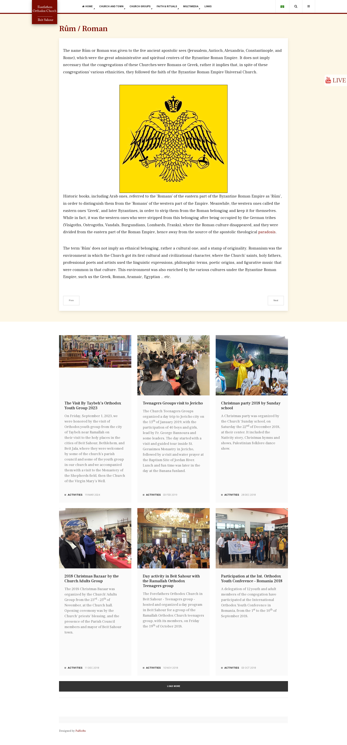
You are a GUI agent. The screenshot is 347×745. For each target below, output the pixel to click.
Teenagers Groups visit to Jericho (173, 403)
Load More (173, 686)
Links (208, 6)
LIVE (338, 80)
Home (89, 6)
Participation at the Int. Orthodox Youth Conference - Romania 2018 (251, 579)
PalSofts (81, 731)
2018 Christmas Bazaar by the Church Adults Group (91, 579)
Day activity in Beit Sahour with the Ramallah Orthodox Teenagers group (171, 581)
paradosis (267, 232)
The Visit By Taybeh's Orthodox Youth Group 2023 (92, 406)
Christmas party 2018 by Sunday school (251, 406)
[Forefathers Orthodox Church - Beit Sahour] (44, 12)
